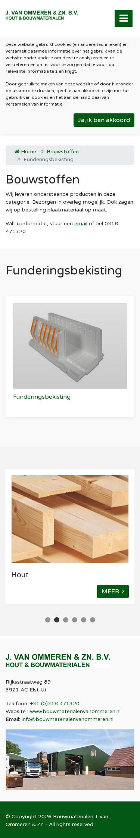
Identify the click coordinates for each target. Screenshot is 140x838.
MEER (112, 591)
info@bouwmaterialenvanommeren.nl (67, 719)
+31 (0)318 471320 (55, 703)
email (80, 223)
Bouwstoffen (63, 151)
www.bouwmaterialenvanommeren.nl (75, 711)
